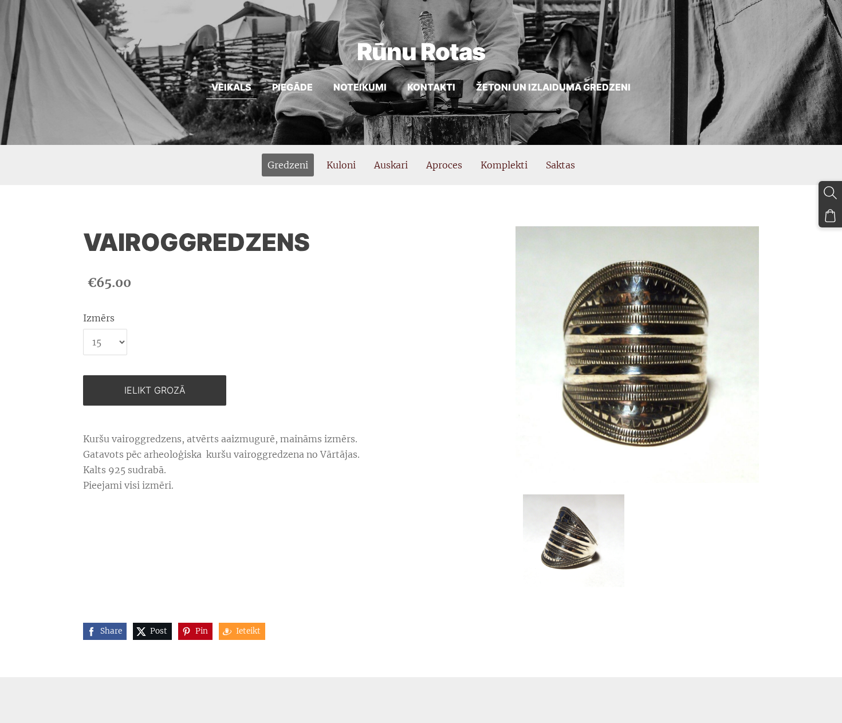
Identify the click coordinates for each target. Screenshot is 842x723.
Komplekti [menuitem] (504, 165)
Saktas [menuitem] (560, 165)
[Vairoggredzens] (573, 540)
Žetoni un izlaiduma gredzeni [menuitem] (553, 87)
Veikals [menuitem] (231, 87)
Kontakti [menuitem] (431, 87)
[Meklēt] (830, 193)
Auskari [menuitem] (391, 165)
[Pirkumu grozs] (830, 215)
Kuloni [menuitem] (341, 165)
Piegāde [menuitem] (292, 87)
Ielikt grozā (155, 390)
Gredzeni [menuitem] (287, 165)
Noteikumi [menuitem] (360, 87)
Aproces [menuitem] (444, 165)
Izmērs (99, 318)
